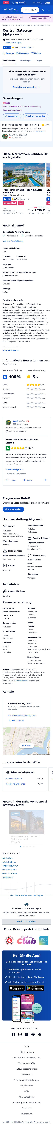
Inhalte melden (26, 1052)
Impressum (26, 1114)
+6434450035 (18, 720)
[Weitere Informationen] (29, 210)
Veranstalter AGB (26, 1063)
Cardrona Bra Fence (15, 784)
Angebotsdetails (21, 680)
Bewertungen (26, 61)
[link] (42, 10)
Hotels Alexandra (9, 869)
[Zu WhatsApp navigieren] (39, 1034)
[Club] (17, 19)
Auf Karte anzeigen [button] (13, 43)
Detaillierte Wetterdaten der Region (26, 895)
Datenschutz (27, 1074)
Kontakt (36, 3)
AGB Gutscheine (26, 1097)
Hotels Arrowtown (10, 865)
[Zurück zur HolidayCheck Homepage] (10, 9)
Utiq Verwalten (26, 1086)
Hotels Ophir (7, 877)
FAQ (26, 1046)
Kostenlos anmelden (39, 18)
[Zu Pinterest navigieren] (33, 1034)
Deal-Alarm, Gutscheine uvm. (26, 1057)
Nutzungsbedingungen (26, 1069)
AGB (26, 1091)
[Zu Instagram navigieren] (20, 1034)
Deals (6, 3)
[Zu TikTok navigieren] (26, 1034)
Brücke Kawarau (14, 778)
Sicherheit (26, 1108)
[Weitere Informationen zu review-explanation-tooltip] (32, 47)
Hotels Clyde (7, 858)
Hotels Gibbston (9, 862)
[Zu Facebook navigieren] (13, 1034)
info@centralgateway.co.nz (24, 715)
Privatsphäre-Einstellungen (26, 1080)
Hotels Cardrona (9, 873)
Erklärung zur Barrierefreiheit (27, 1102)
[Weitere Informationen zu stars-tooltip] (20, 34)
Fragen (39, 61)
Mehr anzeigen (9, 350)
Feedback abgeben (26, 921)
